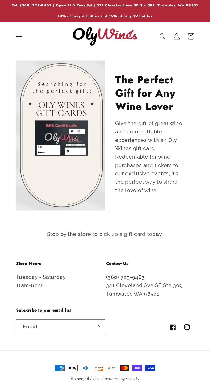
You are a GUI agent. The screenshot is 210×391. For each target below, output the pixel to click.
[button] (19, 36)
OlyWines (93, 379)
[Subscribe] (98, 326)
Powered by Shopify (121, 379)
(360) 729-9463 (125, 277)
